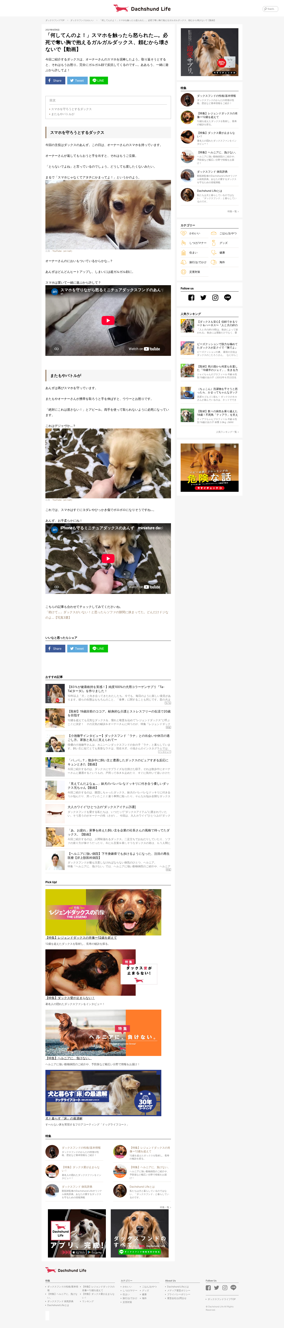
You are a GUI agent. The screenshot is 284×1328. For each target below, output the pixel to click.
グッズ (223, 242)
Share (57, 80)
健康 (222, 252)
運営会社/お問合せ (176, 1298)
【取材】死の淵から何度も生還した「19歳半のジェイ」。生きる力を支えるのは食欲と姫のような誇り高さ (217, 368)
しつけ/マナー (198, 242)
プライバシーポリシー (178, 1294)
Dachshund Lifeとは (58, 1305)
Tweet (79, 80)
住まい (193, 252)
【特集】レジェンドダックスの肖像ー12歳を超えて (98, 1288)
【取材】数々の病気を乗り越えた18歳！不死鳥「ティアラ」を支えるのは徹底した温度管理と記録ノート (217, 413)
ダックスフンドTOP (55, 20)
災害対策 (194, 271)
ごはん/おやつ (228, 233)
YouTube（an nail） (62, 250)
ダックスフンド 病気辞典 (60, 1301)
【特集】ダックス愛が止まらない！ (98, 1295)
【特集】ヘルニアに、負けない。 (62, 1295)
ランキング (88, 1301)
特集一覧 (164, 1207)
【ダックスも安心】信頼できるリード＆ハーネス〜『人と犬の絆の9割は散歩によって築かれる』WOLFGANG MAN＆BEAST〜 (217, 323)
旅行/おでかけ (198, 262)
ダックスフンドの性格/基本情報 (62, 1288)
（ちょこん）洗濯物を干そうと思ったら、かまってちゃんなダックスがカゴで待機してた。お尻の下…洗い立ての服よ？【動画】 (217, 390)
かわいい (89, 20)
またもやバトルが (62, 114)
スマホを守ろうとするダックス (71, 109)
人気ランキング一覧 (226, 431)
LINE (100, 80)
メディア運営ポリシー (178, 1290)
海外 (222, 262)
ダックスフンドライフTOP (222, 1299)
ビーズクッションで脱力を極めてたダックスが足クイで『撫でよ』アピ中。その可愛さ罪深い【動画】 (217, 345)
